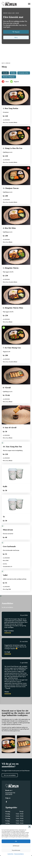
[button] (29, 827)
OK (16, 841)
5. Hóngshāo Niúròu (10, 268)
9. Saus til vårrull (9, 428)
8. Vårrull (7, 388)
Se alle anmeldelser (7, 607)
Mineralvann (8, 530)
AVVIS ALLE (16, 846)
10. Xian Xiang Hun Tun (12, 447)
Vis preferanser (16, 850)
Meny (16, 37)
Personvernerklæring (19, 853)
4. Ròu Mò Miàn (9, 228)
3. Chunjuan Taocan (11, 188)
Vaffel (5, 575)
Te (4, 517)
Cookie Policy (10, 853)
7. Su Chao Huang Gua (12, 348)
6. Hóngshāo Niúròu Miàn (13, 308)
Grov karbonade (9, 546)
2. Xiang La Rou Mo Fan (12, 148)
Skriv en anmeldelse (10, 775)
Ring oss (17, 32)
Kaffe (5, 486)
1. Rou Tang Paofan (10, 108)
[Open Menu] (29, 3)
